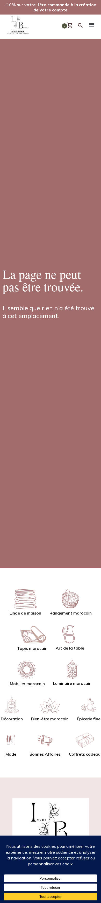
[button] (92, 25)
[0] (72, 25)
